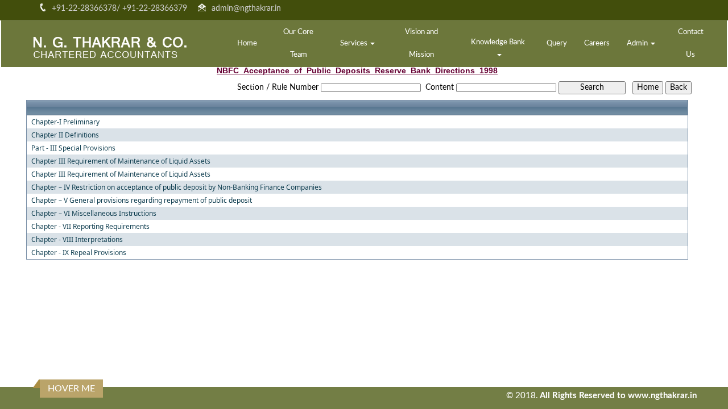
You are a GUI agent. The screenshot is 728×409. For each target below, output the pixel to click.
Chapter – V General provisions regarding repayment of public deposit (141, 200)
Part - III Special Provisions (73, 148)
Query (557, 43)
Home (247, 43)
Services (354, 43)
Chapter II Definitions (65, 135)
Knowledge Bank (499, 42)
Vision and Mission (421, 43)
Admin (638, 43)
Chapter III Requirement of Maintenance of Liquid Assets (120, 161)
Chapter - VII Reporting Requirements (90, 226)
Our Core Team (298, 43)
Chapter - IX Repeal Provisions (78, 252)
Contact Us (691, 43)
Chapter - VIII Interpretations (77, 239)
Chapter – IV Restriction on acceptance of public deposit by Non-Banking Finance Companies (176, 187)
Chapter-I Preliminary (65, 122)
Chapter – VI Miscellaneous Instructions (93, 213)
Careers (597, 43)
